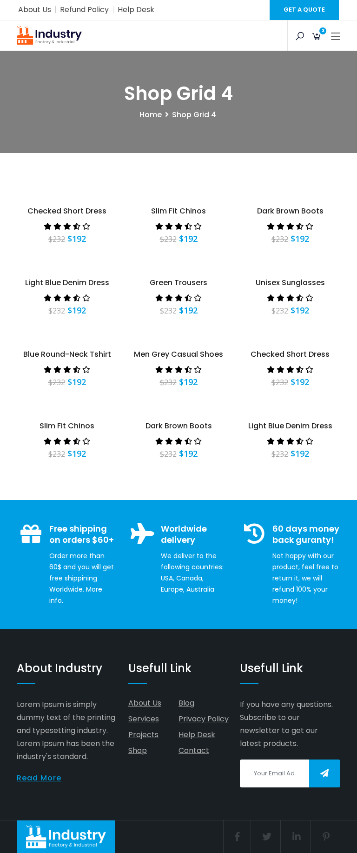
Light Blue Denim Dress (67, 282)
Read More (39, 778)
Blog (186, 703)
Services (143, 718)
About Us (34, 9)
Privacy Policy (203, 718)
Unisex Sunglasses (290, 282)
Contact (193, 750)
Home (150, 114)
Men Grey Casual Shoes (178, 354)
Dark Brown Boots (290, 211)
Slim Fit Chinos (178, 211)
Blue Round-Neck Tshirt (67, 354)
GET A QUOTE (304, 9)
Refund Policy (84, 9)
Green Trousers (178, 282)
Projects (143, 734)
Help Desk (136, 9)
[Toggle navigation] (335, 37)
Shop (137, 750)
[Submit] (324, 773)
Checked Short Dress (66, 211)
